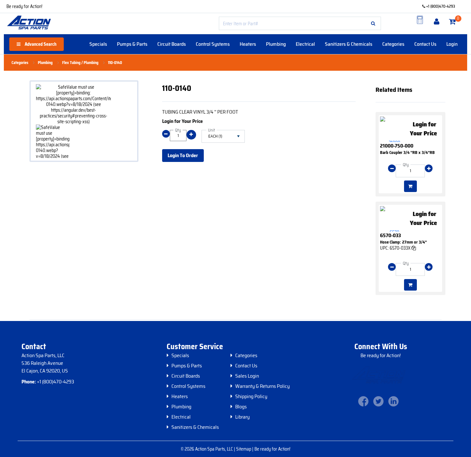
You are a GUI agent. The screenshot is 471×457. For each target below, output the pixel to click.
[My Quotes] (420, 20)
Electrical (305, 44)
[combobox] (300, 23)
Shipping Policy (251, 396)
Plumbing (276, 44)
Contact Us (425, 44)
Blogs (241, 407)
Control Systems (213, 44)
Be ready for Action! (24, 6)
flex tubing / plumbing (80, 63)
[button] (373, 23)
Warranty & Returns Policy (262, 386)
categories (20, 63)
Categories (393, 44)
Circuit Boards (171, 44)
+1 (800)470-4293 (440, 6)
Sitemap (244, 449)
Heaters (248, 44)
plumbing (45, 63)
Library (242, 417)
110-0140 (115, 63)
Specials (98, 44)
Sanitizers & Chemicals (348, 44)
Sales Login (247, 376)
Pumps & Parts (132, 44)
